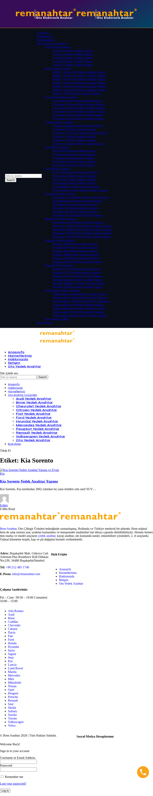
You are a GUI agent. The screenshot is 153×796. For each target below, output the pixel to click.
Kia (2, 473)
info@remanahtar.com (26, 574)
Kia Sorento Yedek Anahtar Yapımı (29, 481)
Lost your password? (13, 783)
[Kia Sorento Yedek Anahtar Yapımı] (29, 470)
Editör (4, 505)
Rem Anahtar (8, 528)
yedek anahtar (46, 535)
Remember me (13, 777)
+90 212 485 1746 (17, 567)
